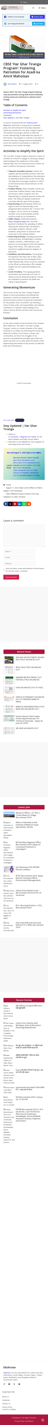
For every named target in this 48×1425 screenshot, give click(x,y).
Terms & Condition (9, 1409)
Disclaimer (6, 1400)
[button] (33, 7)
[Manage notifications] (43, 1420)
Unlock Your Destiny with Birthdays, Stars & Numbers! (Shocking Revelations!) (28, 1025)
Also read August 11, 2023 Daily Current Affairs (24, 452)
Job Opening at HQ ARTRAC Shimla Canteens (28, 868)
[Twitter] (10, 504)
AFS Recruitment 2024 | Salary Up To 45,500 (29, 1098)
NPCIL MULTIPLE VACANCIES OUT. (26, 463)
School (8, 485)
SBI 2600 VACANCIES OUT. (27, 728)
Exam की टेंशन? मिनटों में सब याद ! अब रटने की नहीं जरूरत (29, 1071)
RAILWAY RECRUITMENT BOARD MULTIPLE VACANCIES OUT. (30, 658)
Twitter (34, 437)
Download (19, 420)
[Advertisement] (24, 614)
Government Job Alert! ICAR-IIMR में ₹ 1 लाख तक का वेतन (30, 1088)
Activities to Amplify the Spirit (14, 110)
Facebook (15, 437)
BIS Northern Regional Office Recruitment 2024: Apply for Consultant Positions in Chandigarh (28, 845)
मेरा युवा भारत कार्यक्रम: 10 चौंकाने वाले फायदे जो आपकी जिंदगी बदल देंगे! (29, 1046)
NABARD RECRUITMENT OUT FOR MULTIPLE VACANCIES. (29, 678)
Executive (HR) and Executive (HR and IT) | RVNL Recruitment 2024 (29, 925)
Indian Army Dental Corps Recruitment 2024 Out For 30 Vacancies (28, 892)
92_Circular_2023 (8, 420)
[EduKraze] (12, 7)
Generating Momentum (12, 112)
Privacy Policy (7, 1407)
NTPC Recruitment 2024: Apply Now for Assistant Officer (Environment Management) (29, 878)
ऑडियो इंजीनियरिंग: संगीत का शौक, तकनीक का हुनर (27, 1056)
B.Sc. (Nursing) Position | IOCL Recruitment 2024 (29, 906)
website (24, 442)
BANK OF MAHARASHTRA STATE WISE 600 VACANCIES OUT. (30, 707)
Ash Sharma (12, 84)
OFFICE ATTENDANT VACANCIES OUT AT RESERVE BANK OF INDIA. (30, 699)
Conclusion (7, 115)
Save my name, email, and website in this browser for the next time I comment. (25, 569)
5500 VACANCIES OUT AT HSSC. (25, 470)
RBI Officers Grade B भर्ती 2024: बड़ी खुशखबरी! (29, 1006)
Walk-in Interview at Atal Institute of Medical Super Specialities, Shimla (27, 824)
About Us (5, 1397)
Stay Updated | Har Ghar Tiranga (16, 118)
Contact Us (6, 1404)
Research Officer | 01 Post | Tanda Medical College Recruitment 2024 (28, 815)
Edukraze (6, 1373)
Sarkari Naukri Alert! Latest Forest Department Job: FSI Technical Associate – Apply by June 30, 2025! (29, 719)
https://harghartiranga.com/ (19, 221)
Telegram (23, 437)
